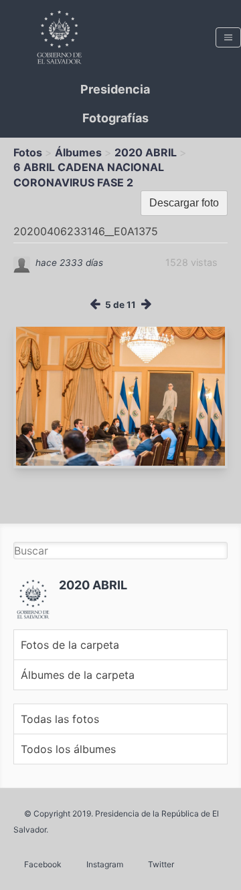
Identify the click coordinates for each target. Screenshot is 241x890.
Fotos (27, 152)
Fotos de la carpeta (70, 644)
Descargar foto (184, 202)
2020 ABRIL (145, 152)
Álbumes (78, 152)
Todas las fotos (60, 719)
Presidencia (115, 89)
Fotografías (115, 118)
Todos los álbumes (68, 749)
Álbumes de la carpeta (78, 675)
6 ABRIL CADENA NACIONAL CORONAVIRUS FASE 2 (88, 174)
